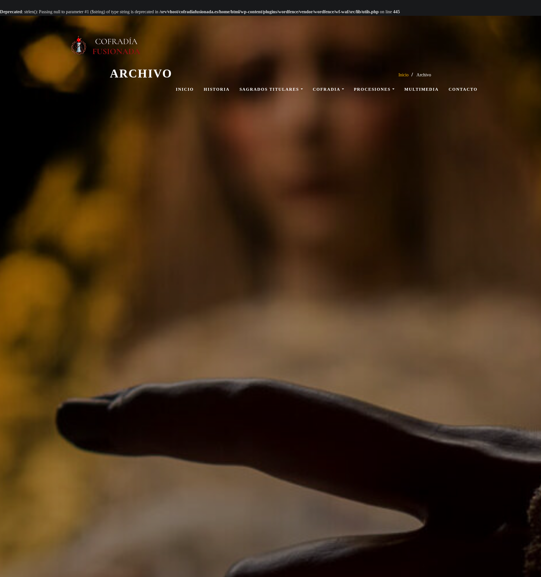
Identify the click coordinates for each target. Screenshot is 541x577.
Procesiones (373, 89)
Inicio (185, 89)
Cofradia (327, 89)
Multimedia (421, 89)
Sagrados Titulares (270, 89)
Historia (217, 89)
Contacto (463, 89)
